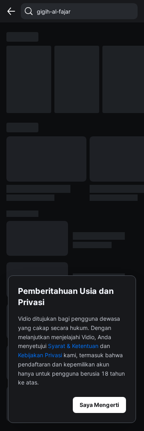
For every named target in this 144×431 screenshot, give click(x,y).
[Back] (11, 11)
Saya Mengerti (99, 404)
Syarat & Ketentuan (73, 345)
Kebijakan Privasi (40, 355)
